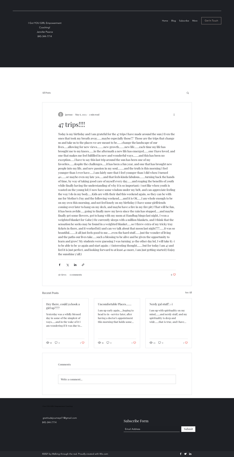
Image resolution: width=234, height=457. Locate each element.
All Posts (46, 92)
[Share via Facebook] (59, 264)
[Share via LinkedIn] (75, 264)
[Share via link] (83, 264)
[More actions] (174, 114)
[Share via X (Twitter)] (67, 264)
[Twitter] (185, 453)
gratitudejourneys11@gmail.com (60, 417)
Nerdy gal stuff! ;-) (161, 304)
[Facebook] (180, 453)
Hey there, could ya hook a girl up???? (63, 306)
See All (188, 292)
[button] (187, 92)
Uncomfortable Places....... (114, 304)
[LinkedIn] (190, 453)
